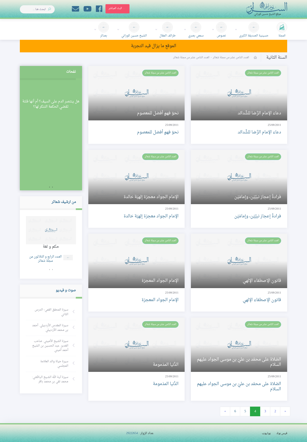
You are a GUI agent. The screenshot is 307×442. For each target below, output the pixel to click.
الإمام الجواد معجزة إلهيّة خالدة (151, 216)
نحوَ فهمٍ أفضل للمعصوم (158, 132)
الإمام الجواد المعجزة (160, 300)
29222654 (132, 433)
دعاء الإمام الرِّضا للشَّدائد (259, 132)
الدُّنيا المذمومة (166, 384)
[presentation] (52, 187)
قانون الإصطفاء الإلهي (262, 300)
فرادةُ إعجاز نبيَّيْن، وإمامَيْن (257, 216)
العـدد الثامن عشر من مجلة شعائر (263, 73)
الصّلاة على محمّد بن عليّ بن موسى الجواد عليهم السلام (239, 386)
